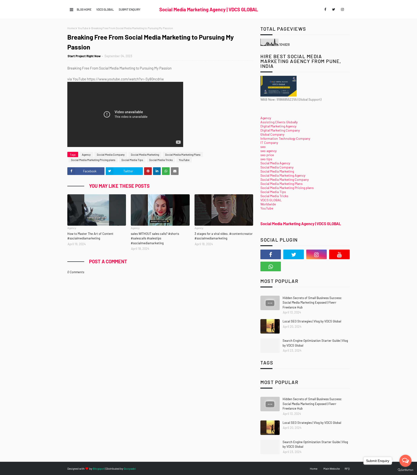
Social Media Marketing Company (284, 179)
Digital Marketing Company (280, 130)
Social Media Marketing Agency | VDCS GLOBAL (208, 9)
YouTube (83, 28)
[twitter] (333, 9)
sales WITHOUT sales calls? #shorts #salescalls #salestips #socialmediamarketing (155, 238)
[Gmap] (293, 266)
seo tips (266, 159)
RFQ (347, 468)
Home (71, 28)
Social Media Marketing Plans (183, 154)
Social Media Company (111, 154)
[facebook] (325, 9)
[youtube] (339, 254)
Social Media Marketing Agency (282, 175)
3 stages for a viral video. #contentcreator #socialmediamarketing (224, 236)
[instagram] (342, 9)
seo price (267, 155)
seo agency (268, 151)
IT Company (269, 142)
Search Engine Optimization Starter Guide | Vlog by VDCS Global (315, 343)
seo (263, 147)
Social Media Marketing (145, 154)
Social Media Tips (132, 159)
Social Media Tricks (161, 159)
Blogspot (98, 468)
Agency (86, 154)
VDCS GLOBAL (105, 9)
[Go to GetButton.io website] (405, 470)
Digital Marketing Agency (278, 126)
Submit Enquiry (129, 9)
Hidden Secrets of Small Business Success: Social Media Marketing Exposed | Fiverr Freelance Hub (312, 302)
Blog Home (84, 9)
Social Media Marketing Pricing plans (93, 159)
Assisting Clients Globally (279, 122)
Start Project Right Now (84, 56)
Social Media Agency (275, 163)
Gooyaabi (130, 468)
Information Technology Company (285, 138)
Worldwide (268, 204)
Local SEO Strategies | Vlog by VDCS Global (312, 321)
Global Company (272, 134)
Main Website (331, 468)
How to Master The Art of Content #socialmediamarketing (90, 236)
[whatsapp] (270, 266)
